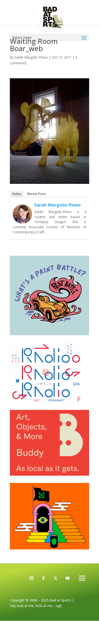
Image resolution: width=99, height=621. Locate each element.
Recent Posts (36, 194)
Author (16, 194)
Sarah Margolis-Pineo (31, 57)
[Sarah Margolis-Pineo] (22, 221)
